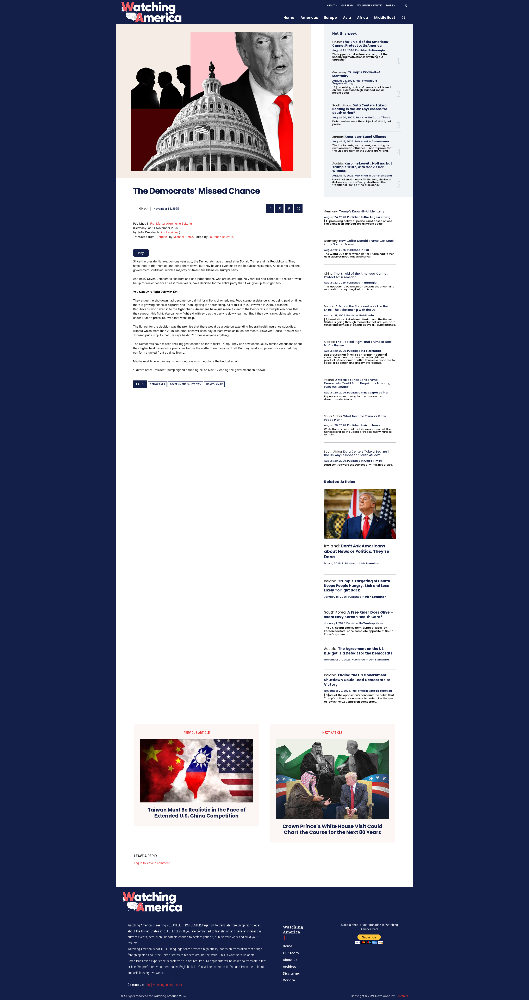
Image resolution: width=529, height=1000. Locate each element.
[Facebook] (270, 208)
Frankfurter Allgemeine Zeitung (171, 223)
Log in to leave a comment (152, 863)
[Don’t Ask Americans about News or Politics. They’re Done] (360, 514)
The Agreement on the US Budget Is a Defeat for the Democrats (358, 651)
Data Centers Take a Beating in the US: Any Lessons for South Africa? (359, 109)
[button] (403, 18)
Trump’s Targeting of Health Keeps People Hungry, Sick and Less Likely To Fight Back (357, 586)
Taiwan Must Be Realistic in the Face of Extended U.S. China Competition (197, 813)
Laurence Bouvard (221, 236)
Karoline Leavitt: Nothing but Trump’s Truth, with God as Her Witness (362, 167)
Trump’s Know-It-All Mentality (357, 74)
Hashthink (402, 996)
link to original (170, 232)
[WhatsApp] (298, 208)
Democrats (157, 384)
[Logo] (150, 12)
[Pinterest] (289, 208)
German (161, 236)
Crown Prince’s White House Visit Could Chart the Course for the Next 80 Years (332, 830)
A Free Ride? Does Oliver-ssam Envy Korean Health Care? (358, 614)
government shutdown (185, 384)
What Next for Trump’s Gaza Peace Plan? (355, 418)
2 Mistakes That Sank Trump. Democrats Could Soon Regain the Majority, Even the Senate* (357, 383)
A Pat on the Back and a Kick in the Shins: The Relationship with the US (356, 308)
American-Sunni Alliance (365, 137)
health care (214, 384)
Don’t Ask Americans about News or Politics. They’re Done (356, 551)
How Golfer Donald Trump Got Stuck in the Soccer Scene (359, 242)
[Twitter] (405, 5)
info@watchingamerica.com (163, 985)
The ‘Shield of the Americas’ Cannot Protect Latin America (360, 44)
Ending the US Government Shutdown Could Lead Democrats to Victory (357, 680)
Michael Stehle (183, 236)
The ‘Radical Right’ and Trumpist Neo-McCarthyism (358, 343)
